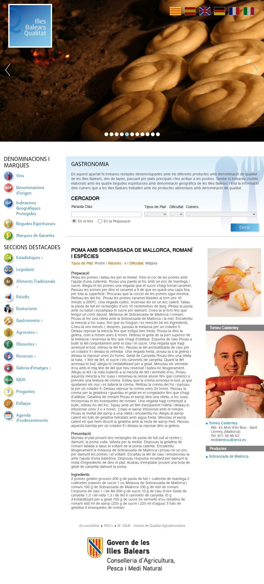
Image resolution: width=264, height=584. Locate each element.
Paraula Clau (81, 206)
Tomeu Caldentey (223, 423)
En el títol (85, 221)
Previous (8, 70)
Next (256, 70)
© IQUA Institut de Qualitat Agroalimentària (151, 526)
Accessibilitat (89, 526)
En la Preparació (117, 221)
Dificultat (176, 207)
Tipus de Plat (155, 207)
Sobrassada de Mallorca (229, 456)
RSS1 (108, 526)
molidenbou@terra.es (228, 440)
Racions (114, 263)
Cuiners (192, 207)
